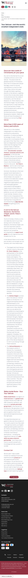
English (9, 554)
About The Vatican (5, 17)
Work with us (4, 525)
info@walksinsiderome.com (7, 504)
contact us (17, 457)
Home (2, 13)
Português (21, 557)
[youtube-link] (9, 491)
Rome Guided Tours (5, 513)
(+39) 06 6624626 (5, 506)
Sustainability (4, 521)
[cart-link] (15, 7)
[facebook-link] (5, 491)
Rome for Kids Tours (5, 517)
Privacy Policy (4, 532)
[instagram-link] (12, 491)
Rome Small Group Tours (6, 519)
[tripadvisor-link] (2, 491)
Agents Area (4, 523)
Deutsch (15, 557)
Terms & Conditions (5, 536)
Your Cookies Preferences (7, 538)
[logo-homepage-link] (7, 3)
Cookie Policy (4, 534)
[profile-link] (12, 7)
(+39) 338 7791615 (5, 507)
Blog (2, 15)
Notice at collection (7, 576)
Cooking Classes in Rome (7, 515)
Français (9, 557)
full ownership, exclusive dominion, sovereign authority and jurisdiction (14, 152)
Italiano (15, 554)
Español (21, 554)
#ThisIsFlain (14, 571)
